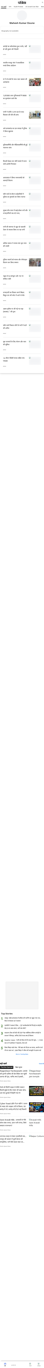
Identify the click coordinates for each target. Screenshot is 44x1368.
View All (41, 1064)
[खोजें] (42, 2)
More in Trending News (22, 1054)
